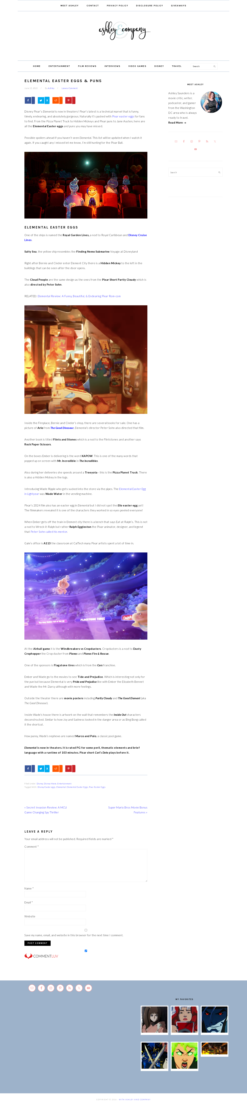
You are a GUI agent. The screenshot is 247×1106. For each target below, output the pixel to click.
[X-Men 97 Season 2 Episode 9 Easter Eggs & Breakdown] (185, 1031)
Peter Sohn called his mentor (49, 531)
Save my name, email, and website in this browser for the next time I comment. (73, 935)
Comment (31, 846)
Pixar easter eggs (123, 116)
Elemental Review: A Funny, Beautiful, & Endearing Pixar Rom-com (79, 296)
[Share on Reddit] (57, 100)
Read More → (177, 122)
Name (29, 888)
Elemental (61, 787)
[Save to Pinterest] (70, 100)
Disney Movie (50, 783)
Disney (40, 783)
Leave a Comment (70, 88)
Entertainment (64, 783)
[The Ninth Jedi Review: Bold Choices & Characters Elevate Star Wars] (155, 1031)
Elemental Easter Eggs (77, 787)
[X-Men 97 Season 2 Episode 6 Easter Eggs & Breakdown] (185, 1067)
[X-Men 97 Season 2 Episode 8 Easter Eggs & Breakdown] (215, 1031)
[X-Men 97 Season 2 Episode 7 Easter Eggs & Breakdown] (155, 1067)
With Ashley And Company (123, 36)
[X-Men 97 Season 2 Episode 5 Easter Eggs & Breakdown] (215, 1053)
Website (29, 916)
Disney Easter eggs (47, 787)
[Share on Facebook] (29, 100)
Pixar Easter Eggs (97, 787)
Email (28, 902)
